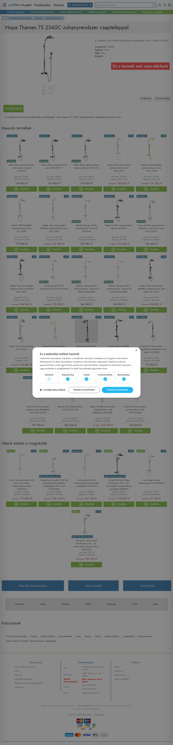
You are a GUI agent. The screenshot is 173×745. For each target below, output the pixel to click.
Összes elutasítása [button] (84, 389)
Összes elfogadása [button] (117, 389)
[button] (53, 390)
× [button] (136, 350)
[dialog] (86, 372)
